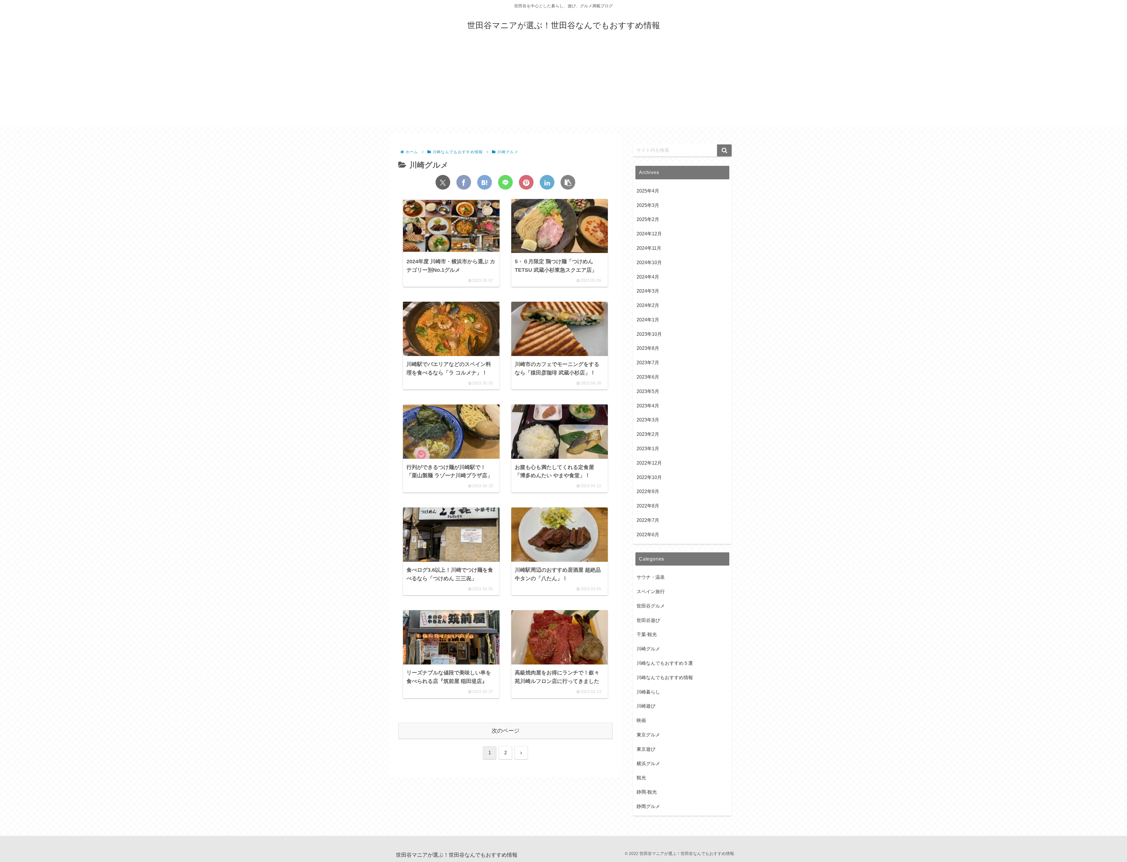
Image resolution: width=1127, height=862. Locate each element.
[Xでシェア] (443, 182)
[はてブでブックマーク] (484, 182)
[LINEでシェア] (505, 182)
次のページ (505, 731)
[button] (568, 182)
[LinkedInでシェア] (547, 182)
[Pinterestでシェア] (526, 182)
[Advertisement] (563, 86)
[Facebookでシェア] (463, 182)
